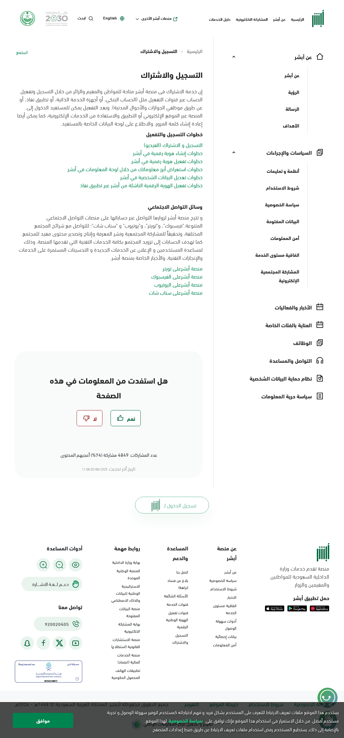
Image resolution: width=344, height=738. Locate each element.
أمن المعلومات (224, 644)
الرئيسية (297, 18)
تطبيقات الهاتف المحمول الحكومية (126, 673)
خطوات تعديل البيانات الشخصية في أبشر (161, 177)
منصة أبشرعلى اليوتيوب (178, 284)
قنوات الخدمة (177, 603)
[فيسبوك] (43, 643)
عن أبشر (279, 18)
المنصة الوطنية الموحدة (128, 574)
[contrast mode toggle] (76, 565)
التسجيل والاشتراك (180, 638)
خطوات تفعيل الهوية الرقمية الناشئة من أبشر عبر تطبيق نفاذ (141, 185)
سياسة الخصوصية (222, 580)
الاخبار (231, 596)
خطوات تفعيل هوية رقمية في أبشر (167, 160)
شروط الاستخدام (223, 588)
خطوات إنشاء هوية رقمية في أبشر (168, 152)
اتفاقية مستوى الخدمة (224, 608)
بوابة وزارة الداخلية (126, 561)
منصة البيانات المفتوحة (129, 611)
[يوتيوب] (76, 643)
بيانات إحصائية (225, 636)
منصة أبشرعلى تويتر (183, 268)
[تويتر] (59, 643)
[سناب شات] (27, 643)
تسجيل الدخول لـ (180, 505)
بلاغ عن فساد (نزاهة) (177, 583)
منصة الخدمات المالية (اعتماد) (128, 658)
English (110, 17)
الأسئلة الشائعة (176, 595)
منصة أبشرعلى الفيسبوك (177, 276)
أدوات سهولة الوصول (226, 624)
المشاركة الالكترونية (252, 18)
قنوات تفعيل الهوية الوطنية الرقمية (177, 619)
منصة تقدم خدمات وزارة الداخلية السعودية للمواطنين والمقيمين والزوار (299, 576)
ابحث (82, 17)
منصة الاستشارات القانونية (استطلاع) (125, 642)
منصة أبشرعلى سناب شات (176, 292)
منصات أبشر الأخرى (156, 18)
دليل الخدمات (219, 18)
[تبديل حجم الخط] (59, 565)
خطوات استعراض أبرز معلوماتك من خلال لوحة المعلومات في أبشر (135, 169)
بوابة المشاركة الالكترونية (129, 627)
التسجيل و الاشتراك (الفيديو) (173, 144)
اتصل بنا (182, 571)
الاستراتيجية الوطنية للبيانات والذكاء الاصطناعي (125, 592)
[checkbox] (126, 418)
